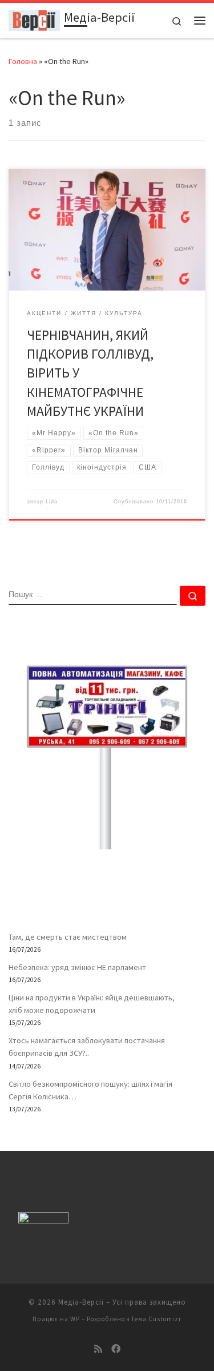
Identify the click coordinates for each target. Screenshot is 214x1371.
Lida (52, 501)
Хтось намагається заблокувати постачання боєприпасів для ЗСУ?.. (87, 1046)
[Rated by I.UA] (43, 1220)
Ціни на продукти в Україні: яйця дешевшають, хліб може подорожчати (92, 1003)
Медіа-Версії (81, 1302)
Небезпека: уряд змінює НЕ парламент (77, 967)
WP (75, 1319)
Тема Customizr (156, 1319)
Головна (23, 61)
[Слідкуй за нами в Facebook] (115, 1349)
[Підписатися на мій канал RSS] (98, 1349)
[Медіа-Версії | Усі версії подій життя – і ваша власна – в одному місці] (34, 19)
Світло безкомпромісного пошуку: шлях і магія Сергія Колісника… (90, 1090)
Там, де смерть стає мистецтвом (68, 937)
